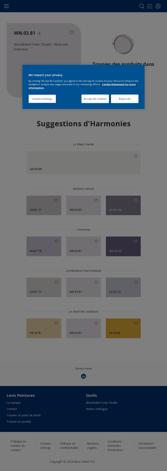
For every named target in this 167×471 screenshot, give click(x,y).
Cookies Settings (42, 98)
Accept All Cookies (95, 98)
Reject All (125, 98)
